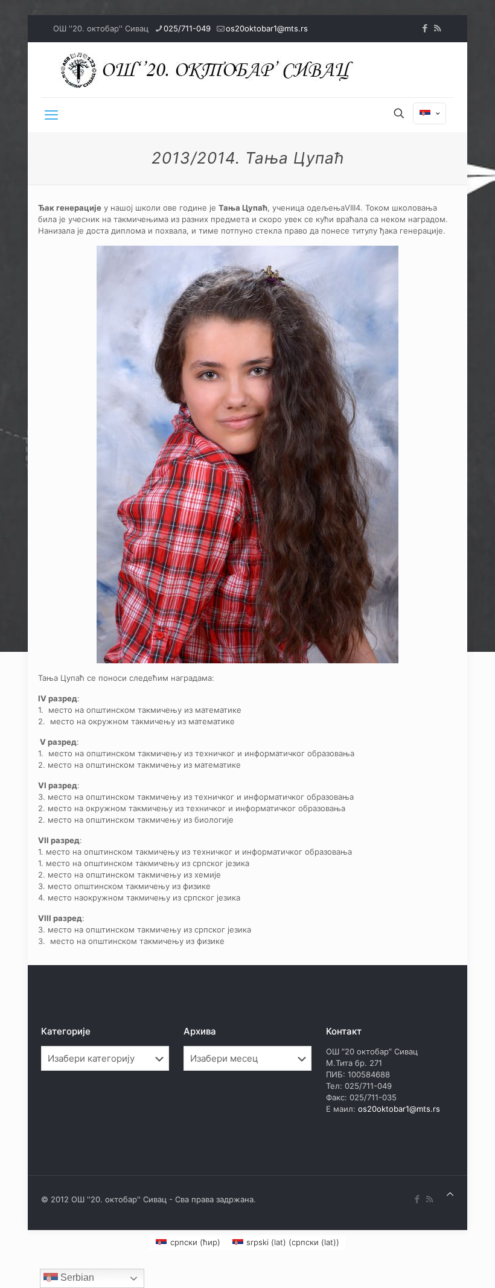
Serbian (76, 1277)
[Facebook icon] (424, 28)
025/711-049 (187, 28)
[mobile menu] (51, 114)
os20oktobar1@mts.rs (267, 28)
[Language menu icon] (429, 113)
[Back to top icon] (450, 1194)
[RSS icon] (437, 28)
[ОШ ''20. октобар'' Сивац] (210, 69)
